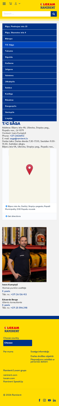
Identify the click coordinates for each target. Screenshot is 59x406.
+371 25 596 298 (19, 308)
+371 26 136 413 (19, 295)
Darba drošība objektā (42, 356)
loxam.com (9, 378)
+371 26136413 (17, 136)
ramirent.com (10, 375)
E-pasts (6, 291)
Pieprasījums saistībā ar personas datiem (43, 361)
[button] (29, 170)
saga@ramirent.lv (19, 139)
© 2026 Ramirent (12, 395)
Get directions (14, 216)
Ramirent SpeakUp (13, 382)
